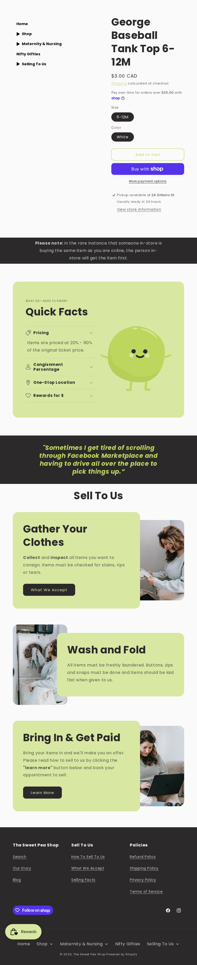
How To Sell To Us (88, 856)
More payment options (148, 181)
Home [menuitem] (22, 23)
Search (19, 856)
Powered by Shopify (121, 954)
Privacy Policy (143, 879)
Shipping (119, 83)
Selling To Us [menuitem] (34, 64)
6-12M (123, 117)
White (123, 137)
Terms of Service (146, 891)
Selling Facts (83, 879)
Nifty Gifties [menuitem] (28, 54)
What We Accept (49, 589)
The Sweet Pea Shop (89, 954)
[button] (61, 332)
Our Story (22, 868)
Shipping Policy (144, 868)
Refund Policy (143, 856)
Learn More (42, 792)
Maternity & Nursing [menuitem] (42, 43)
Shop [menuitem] (27, 33)
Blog (17, 879)
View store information (139, 209)
